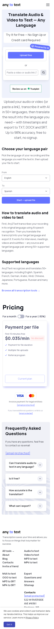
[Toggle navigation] (47, 4)
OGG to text (9, 577)
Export (28, 573)
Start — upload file (26, 200)
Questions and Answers (32, 579)
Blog (5, 558)
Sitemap (29, 585)
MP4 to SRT (9, 585)
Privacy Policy (32, 617)
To (3, 185)
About (5, 554)
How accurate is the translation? (20, 492)
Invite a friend (10, 566)
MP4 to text (31, 562)
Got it (9, 624)
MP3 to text (31, 558)
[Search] (43, 72)
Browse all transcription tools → (21, 290)
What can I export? (20, 505)
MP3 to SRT (9, 581)
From (4, 172)
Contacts (8, 562)
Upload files (26, 55)
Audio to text (31, 551)
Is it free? (14, 478)
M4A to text (9, 573)
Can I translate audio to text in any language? (22, 465)
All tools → (8, 551)
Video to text (31, 554)
